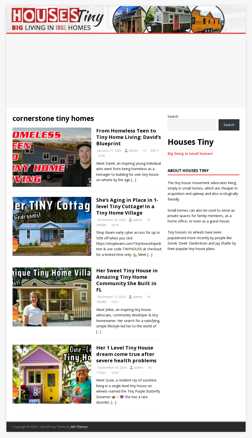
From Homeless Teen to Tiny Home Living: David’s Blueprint (128, 137)
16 (148, 296)
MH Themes (79, 427)
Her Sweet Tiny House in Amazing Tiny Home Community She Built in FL (127, 280)
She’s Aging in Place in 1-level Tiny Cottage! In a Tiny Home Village (127, 206)
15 (148, 220)
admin (133, 150)
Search (173, 116)
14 (144, 150)
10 (149, 367)
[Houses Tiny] (126, 30)
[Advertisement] (126, 70)
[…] (133, 179)
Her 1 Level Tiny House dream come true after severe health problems (126, 354)
